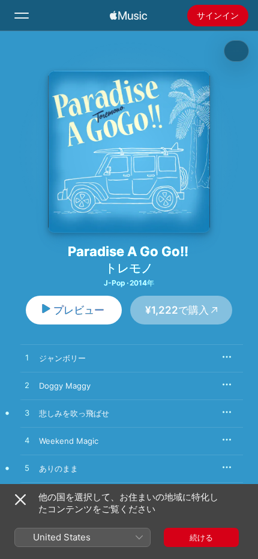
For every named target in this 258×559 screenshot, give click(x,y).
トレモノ (129, 268)
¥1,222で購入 (177, 310)
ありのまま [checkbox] (58, 468)
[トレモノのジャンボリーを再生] (27, 358)
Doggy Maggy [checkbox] (65, 385)
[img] (128, 15)
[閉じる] (20, 499)
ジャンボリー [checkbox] (62, 358)
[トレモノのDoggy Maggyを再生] (27, 385)
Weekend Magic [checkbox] (68, 441)
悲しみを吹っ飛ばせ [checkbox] (74, 413)
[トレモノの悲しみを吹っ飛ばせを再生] (27, 413)
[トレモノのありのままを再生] (27, 468)
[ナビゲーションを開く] (21, 15)
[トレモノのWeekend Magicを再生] (27, 440)
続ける (201, 537)
